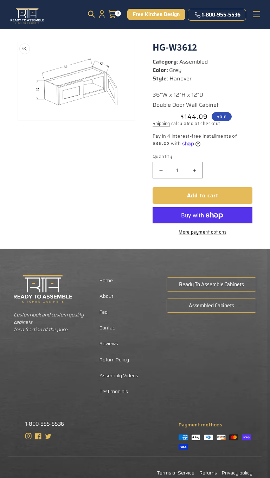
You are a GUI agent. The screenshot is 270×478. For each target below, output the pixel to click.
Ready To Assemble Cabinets (211, 284)
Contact (108, 328)
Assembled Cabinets (211, 305)
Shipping (161, 123)
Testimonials (113, 391)
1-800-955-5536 (221, 15)
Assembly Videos (118, 375)
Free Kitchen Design (156, 14)
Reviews (108, 343)
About (106, 296)
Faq (103, 312)
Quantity (162, 156)
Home (106, 280)
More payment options (202, 232)
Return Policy (114, 360)
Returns (208, 473)
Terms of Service (175, 473)
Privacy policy (237, 473)
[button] (91, 14)
